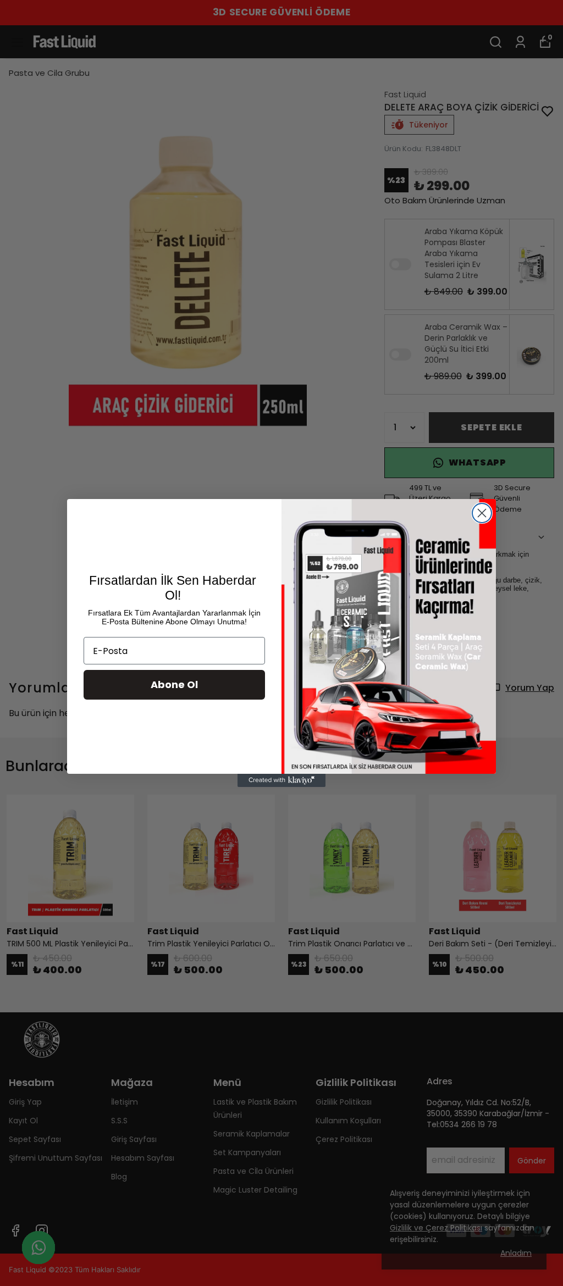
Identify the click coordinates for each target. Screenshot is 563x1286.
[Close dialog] (482, 513)
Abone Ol (174, 684)
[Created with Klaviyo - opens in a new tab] (281, 780)
